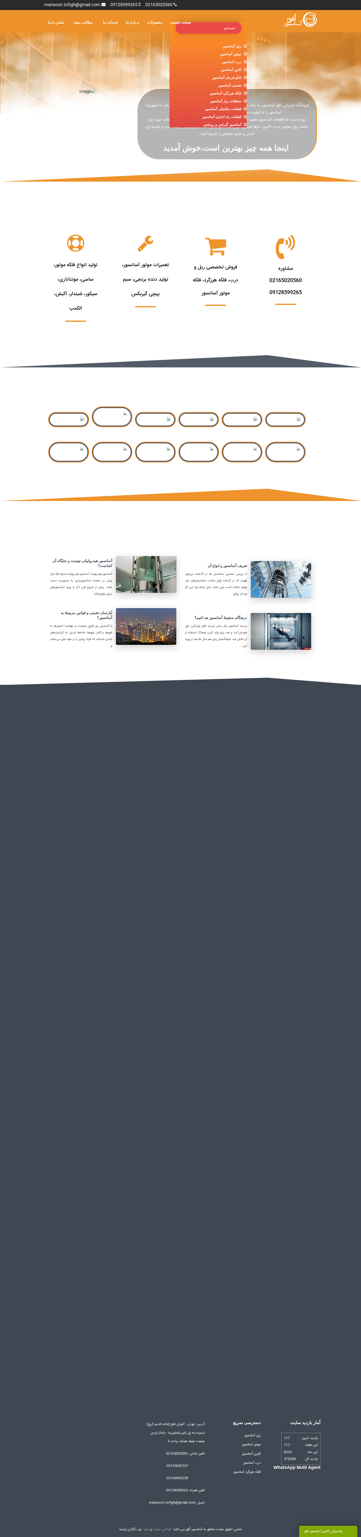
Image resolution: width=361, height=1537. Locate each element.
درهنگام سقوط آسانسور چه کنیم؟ (220, 617)
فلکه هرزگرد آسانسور (225, 93)
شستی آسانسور (229, 85)
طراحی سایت (162, 1529)
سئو (146, 1529)
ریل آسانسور (232, 46)
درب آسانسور (231, 61)
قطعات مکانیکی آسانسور (223, 109)
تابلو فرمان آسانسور (226, 77)
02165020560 (158, 4)
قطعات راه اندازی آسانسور (221, 116)
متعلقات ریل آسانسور (225, 101)
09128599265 (124, 4)
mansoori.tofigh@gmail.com (72, 4)
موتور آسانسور (230, 54)
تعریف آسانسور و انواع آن (227, 565)
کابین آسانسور (231, 69)
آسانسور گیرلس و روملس (222, 124)
